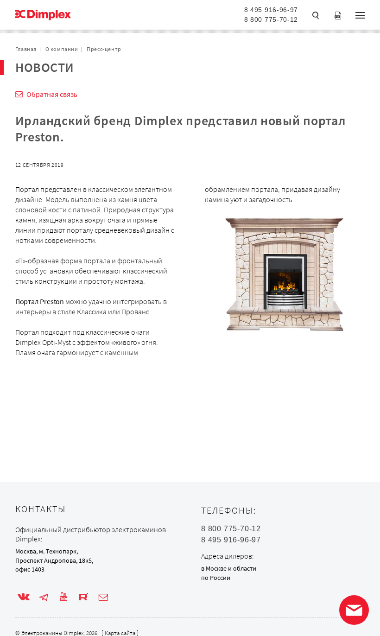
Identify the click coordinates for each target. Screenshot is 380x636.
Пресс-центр (104, 48)
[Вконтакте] (23, 597)
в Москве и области (228, 568)
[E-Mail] (103, 597)
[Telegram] (43, 597)
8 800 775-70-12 (271, 19)
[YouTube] (63, 597)
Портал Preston (39, 301)
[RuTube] (83, 597)
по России (215, 577)
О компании (61, 48)
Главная (26, 48)
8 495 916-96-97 (271, 9)
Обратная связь (51, 94)
